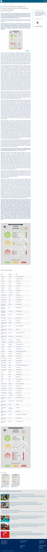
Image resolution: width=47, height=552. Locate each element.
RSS (45, 550)
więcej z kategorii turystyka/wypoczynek (11, 491)
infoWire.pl (6, 550)
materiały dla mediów (3, 542)
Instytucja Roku (9, 11)
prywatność (42, 550)
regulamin (39, 550)
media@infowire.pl (22, 542)
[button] (43, 1)
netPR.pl (21, 547)
